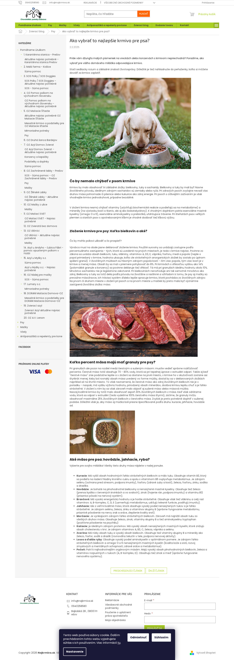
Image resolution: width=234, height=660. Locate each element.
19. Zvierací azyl (33, 305)
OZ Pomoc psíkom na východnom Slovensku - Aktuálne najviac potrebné (40, 103)
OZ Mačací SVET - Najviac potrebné (40, 220)
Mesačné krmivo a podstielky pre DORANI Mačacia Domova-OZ (44, 299)
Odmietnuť (138, 637)
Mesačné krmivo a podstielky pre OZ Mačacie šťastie (44, 125)
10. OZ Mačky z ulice (35, 204)
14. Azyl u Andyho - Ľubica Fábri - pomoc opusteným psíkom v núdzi (43, 250)
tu (119, 643)
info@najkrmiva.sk (82, 601)
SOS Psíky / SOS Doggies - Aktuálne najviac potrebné (40, 82)
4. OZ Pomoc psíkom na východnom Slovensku (38, 94)
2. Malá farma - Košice (37, 66)
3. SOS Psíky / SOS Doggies (40, 76)
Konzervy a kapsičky (36, 157)
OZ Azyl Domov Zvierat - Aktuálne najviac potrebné (40, 151)
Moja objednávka (115, 620)
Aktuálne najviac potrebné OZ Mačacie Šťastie (43, 117)
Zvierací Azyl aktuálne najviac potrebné (42, 312)
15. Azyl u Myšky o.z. (35, 258)
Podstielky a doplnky (37, 161)
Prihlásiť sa (154, 628)
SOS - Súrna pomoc (37, 88)
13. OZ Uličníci (31, 230)
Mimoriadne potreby (37, 130)
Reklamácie (90, 2)
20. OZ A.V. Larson (34, 318)
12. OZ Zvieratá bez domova (40, 226)
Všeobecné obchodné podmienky (123, 2)
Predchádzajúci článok (127, 570)
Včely (23, 332)
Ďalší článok (156, 570)
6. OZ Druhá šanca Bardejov (40, 140)
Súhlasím (161, 637)
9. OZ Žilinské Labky (35, 192)
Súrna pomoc (33, 71)
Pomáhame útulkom (32, 50)
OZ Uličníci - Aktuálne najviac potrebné (42, 237)
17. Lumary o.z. (32, 284)
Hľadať (143, 13)
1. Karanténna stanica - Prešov (42, 54)
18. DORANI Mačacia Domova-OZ (43, 293)
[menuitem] (30, 25)
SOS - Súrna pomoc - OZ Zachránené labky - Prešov (41, 177)
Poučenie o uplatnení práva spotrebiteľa (118, 614)
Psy (27, 135)
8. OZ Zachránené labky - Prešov (43, 170)
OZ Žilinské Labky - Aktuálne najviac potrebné (41, 198)
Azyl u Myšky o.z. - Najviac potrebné (40, 269)
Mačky (28, 187)
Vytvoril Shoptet (206, 652)
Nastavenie (74, 652)
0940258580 (79, 606)
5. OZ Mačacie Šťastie (37, 111)
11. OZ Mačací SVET (35, 213)
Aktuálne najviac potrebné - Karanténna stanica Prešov (42, 61)
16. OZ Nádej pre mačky (38, 275)
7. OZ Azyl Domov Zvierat (39, 144)
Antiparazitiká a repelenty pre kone (41, 336)
